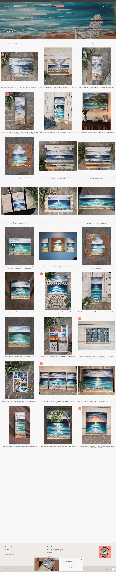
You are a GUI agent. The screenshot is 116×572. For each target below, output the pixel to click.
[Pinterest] (110, 569)
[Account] (104, 6)
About (23, 6)
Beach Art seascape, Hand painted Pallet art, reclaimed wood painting (19, 356)
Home (6, 43)
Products (7, 6)
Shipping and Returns (9, 554)
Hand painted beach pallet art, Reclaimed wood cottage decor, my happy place (19, 311)
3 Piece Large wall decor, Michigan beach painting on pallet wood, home (58, 266)
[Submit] (64, 556)
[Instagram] (108, 569)
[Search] (107, 6)
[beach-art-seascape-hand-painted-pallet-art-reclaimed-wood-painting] (19, 336)
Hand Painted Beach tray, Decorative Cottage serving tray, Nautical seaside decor (58, 222)
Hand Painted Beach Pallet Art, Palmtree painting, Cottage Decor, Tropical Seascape (96, 132)
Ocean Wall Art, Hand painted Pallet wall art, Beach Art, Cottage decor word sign (19, 446)
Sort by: (94, 43)
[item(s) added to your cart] (109, 6)
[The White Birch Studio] (58, 6)
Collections (15, 6)
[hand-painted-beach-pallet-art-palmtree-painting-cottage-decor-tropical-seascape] (96, 111)
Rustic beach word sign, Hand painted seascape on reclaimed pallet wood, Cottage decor (58, 132)
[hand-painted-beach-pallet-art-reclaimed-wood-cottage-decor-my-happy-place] (19, 291)
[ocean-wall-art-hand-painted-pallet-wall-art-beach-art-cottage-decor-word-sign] (19, 425)
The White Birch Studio (13, 568)
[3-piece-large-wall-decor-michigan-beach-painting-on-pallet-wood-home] (58, 246)
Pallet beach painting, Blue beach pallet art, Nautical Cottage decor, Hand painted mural (19, 491)
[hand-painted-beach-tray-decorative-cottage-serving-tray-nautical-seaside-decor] (58, 201)
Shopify (11, 570)
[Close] (81, 559)
